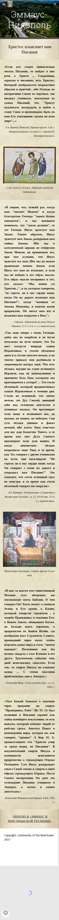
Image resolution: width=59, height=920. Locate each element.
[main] (29, 19)
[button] (4, 4)
